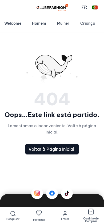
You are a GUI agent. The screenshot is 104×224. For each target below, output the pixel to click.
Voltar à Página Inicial (51, 149)
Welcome (12, 23)
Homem (39, 23)
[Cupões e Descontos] (84, 7)
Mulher (63, 23)
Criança (87, 23)
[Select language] (95, 7)
